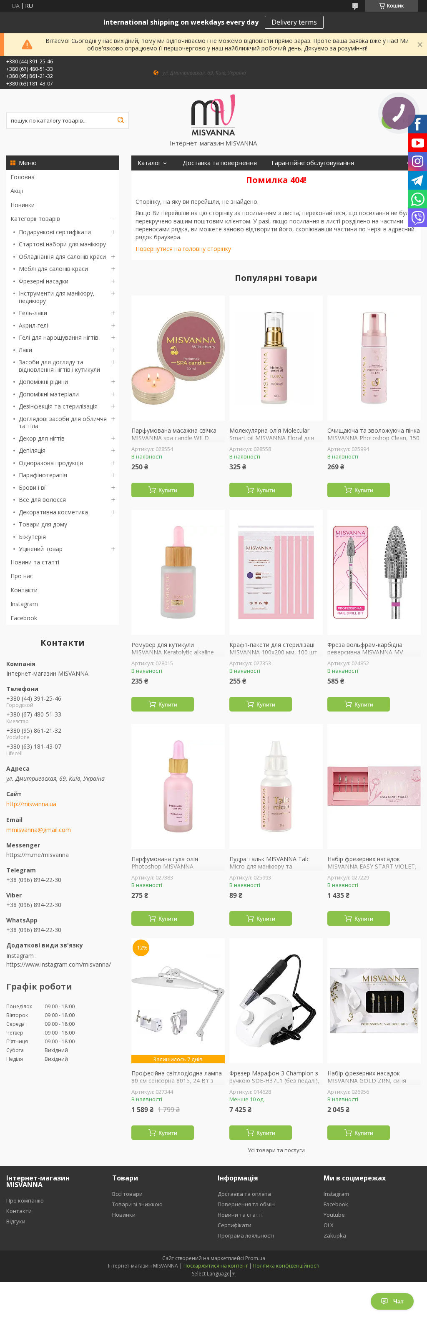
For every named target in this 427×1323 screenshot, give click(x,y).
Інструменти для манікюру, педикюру (57, 297)
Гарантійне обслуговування (312, 163)
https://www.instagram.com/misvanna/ (58, 964)
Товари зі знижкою (137, 1204)
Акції (16, 191)
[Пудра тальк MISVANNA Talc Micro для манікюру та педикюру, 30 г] (276, 786)
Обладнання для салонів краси (62, 257)
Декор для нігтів (42, 438)
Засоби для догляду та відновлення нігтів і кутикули (59, 365)
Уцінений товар (41, 549)
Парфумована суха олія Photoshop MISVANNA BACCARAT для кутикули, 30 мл (175, 866)
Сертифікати (234, 1225)
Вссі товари (127, 1194)
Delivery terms (294, 22)
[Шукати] (120, 120)
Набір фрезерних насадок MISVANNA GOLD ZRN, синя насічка (366, 1081)
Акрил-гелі (33, 325)
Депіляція (32, 450)
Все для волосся (42, 500)
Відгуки (15, 1221)
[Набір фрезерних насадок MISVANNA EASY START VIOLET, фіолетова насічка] (374, 786)
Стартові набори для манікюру (62, 244)
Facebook (23, 618)
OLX (329, 1225)
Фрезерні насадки (43, 281)
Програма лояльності (246, 1235)
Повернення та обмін (246, 1204)
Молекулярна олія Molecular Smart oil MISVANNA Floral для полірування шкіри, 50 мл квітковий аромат (271, 441)
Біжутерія (32, 537)
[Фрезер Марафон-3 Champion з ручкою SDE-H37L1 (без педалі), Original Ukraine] (276, 1000)
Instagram (24, 604)
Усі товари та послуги (276, 1150)
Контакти (24, 590)
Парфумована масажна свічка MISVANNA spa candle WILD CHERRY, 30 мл (173, 438)
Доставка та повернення (220, 163)
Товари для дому (43, 524)
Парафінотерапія (43, 475)
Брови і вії (33, 487)
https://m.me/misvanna (37, 854)
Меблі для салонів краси (53, 269)
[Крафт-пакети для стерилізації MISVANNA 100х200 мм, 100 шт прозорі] (276, 572)
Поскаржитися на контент (215, 1265)
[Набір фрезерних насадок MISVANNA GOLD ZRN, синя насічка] (374, 1000)
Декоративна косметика (53, 512)
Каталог (149, 163)
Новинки (22, 205)
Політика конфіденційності (286, 1265)
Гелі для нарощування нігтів (58, 337)
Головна (22, 177)
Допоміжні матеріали (49, 394)
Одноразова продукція (51, 463)
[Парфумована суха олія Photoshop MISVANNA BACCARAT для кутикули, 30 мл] (178, 786)
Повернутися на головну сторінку (183, 249)
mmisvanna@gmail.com (38, 830)
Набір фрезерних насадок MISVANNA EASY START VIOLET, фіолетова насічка (372, 866)
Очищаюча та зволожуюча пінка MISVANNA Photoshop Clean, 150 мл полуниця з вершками (373, 438)
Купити (167, 490)
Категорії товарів (35, 219)
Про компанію (25, 1200)
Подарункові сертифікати (55, 232)
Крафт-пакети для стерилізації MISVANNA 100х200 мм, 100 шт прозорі (273, 652)
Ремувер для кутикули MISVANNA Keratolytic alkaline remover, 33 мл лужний (172, 652)
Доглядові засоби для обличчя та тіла (63, 422)
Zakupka (335, 1235)
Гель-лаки (33, 313)
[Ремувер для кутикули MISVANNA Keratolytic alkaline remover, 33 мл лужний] (178, 572)
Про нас (21, 576)
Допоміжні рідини (43, 382)
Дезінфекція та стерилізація (58, 406)
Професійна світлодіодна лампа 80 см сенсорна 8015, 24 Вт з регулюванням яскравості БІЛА (176, 1081)
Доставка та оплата (244, 1194)
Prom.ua (255, 1258)
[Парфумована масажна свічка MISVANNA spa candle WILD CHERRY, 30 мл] (178, 358)
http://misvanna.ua (31, 804)
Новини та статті (34, 562)
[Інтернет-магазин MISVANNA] (213, 114)
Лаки (25, 350)
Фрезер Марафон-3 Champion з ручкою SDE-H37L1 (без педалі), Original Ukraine (274, 1081)
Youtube (334, 1214)
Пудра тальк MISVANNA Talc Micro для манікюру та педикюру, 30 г (269, 866)
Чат (398, 1301)
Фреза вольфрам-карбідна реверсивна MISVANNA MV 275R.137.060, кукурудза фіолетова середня (365, 655)
